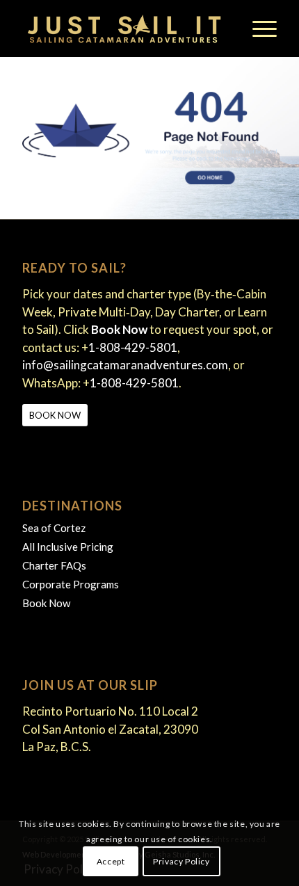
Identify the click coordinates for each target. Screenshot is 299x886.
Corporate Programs (70, 584)
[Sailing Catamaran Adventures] (123, 28)
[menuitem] (258, 28)
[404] (149, 138)
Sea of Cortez (54, 528)
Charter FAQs (54, 565)
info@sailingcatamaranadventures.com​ (125, 364)
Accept (111, 861)
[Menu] (258, 28)
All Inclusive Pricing (67, 546)
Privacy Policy (181, 861)
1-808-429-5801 (132, 347)
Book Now (46, 603)
